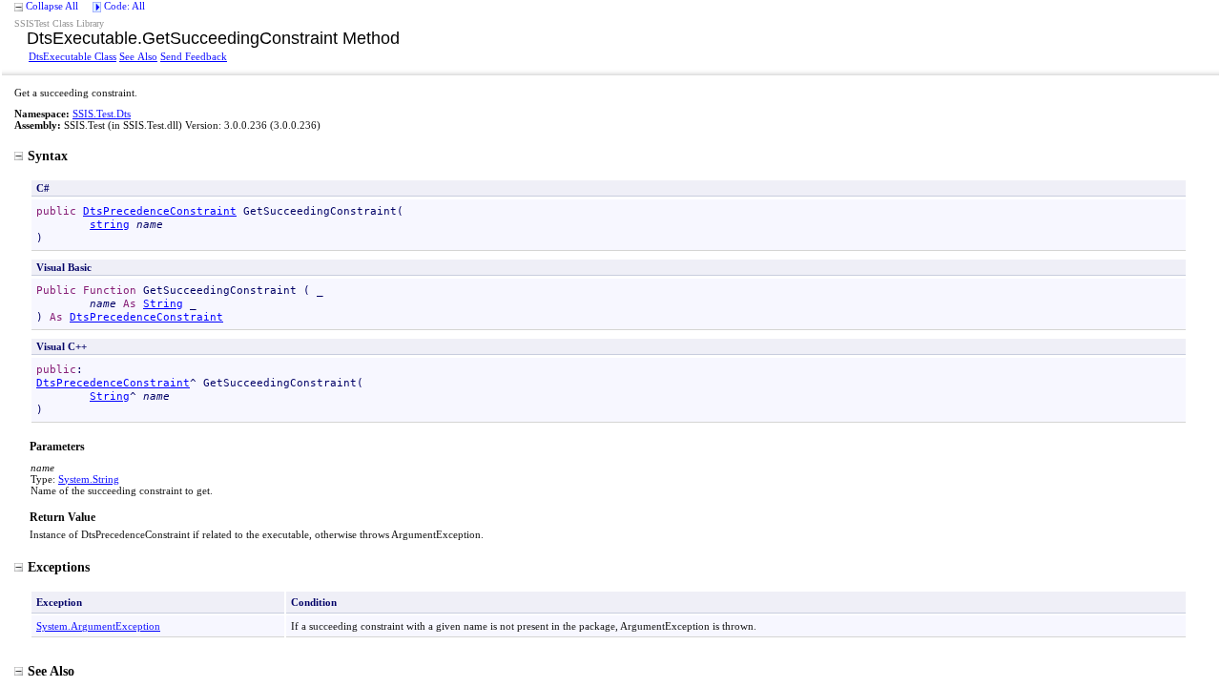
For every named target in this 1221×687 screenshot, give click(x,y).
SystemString (88, 479)
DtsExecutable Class (72, 56)
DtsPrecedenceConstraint (160, 211)
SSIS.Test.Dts (101, 113)
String (163, 303)
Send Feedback (193, 56)
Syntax (48, 155)
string (110, 224)
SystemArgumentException (98, 626)
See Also (138, 56)
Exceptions (59, 566)
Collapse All (52, 5)
